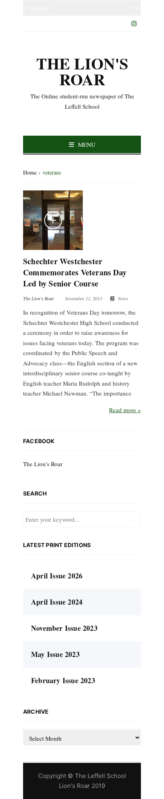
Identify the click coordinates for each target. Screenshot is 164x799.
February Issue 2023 (63, 680)
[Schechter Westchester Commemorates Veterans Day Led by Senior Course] (53, 220)
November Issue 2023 (64, 628)
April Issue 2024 (56, 602)
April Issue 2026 (56, 575)
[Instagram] (134, 23)
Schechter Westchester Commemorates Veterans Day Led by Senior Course (75, 272)
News (123, 298)
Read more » (125, 410)
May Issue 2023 (55, 654)
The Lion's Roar (42, 464)
